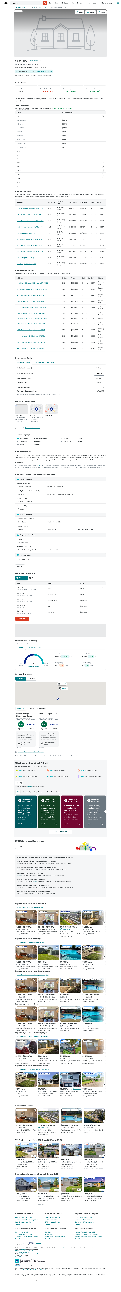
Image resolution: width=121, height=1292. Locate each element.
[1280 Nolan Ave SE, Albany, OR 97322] (71, 1150)
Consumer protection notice (44, 1253)
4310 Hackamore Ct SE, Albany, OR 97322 (31, 314)
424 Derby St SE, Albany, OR (26, 233)
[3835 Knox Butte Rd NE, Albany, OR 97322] (26, 1046)
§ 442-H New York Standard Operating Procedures (27, 1250)
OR (34, 8)
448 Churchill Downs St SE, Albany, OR (30, 208)
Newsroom (52, 1268)
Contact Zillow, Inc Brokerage (23, 1257)
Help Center (52, 1281)
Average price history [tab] (34, 647)
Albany (40, 8)
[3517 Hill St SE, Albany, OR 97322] (93, 985)
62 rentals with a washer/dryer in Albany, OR (32, 1036)
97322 (46, 8)
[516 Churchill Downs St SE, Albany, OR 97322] (48, 1184)
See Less (21, 566)
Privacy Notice (91, 1268)
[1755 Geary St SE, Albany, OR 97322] (70, 917)
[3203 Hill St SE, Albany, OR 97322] (93, 952)
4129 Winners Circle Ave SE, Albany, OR (30, 227)
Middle (31, 708)
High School (41, 708)
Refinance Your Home (44, 71)
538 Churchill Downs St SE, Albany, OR (30, 251)
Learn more (86, 755)
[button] (45, 3)
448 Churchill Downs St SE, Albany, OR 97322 (32, 283)
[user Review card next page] (105, 811)
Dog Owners (38, 792)
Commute (59, 792)
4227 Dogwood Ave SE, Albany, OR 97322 (31, 295)
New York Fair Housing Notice (22, 1252)
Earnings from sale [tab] (23, 362)
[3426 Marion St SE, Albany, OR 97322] (48, 1150)
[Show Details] (103, 116)
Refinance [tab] (50, 362)
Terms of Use (69, 1268)
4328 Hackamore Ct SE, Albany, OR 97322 (31, 336)
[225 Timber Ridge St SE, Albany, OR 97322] (26, 917)
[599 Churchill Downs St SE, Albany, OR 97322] (94, 1184)
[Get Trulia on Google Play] (39, 1261)
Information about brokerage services (27, 1253)
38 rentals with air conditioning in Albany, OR (32, 975)
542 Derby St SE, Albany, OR (26, 264)
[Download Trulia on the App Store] (26, 1261)
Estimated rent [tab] (39, 362)
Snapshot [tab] (20, 648)
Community (26, 792)
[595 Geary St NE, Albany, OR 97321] (94, 1115)
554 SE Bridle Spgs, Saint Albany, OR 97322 (31, 307)
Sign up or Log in (107, 3)
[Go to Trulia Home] (6, 3)
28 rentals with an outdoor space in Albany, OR (33, 1069)
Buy (50, 3)
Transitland (38, 1243)
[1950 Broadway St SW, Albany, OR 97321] (48, 1079)
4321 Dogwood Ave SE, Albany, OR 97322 (31, 342)
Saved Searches (91, 3)
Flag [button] (32, 824)
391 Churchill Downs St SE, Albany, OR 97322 (32, 289)
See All (20, 783)
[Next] (104, 922)
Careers (47, 1268)
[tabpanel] (60, 380)
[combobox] (28, 3)
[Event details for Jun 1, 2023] (103, 588)
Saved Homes (77, 3)
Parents (50, 792)
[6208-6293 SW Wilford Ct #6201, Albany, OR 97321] (48, 952)
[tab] (21, 578)
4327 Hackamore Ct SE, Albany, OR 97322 (31, 348)
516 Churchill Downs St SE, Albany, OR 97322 (32, 319)
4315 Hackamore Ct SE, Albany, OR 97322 (31, 330)
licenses (65, 1248)
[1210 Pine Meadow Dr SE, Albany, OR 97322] (70, 952)
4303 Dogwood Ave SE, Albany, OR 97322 (31, 324)
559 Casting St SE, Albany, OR (27, 258)
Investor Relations (60, 1268)
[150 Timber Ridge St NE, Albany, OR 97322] (48, 917)
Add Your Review (60, 832)
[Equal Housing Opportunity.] (37, 1281)
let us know (75, 1276)
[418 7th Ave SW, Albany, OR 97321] (70, 1079)
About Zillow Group (29, 1268)
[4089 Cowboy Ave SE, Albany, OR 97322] (26, 1184)
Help (85, 1268)
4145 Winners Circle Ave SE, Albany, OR (30, 221)
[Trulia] (17, 1261)
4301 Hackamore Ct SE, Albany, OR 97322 (31, 301)
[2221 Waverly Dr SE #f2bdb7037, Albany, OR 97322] (70, 1046)
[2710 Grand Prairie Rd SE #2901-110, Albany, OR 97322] (93, 917)
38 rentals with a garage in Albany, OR (30, 942)
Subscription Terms (78, 1268)
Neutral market (33, 666)
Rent (56, 3)
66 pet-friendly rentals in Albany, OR (30, 907)
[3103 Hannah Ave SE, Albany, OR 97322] (94, 1150)
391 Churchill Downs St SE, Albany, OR (30, 239)
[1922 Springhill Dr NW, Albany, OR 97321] (93, 1079)
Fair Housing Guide (39, 1268)
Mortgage (65, 3)
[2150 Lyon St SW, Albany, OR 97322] (26, 1150)
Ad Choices (98, 1268)
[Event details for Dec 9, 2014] (103, 606)
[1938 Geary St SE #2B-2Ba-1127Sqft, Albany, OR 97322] (93, 1046)
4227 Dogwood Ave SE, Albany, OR (29, 215)
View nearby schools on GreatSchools (31, 752)
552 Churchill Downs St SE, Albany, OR (30, 245)
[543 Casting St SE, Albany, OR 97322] (71, 1184)
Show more (21, 618)
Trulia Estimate (23, 108)
